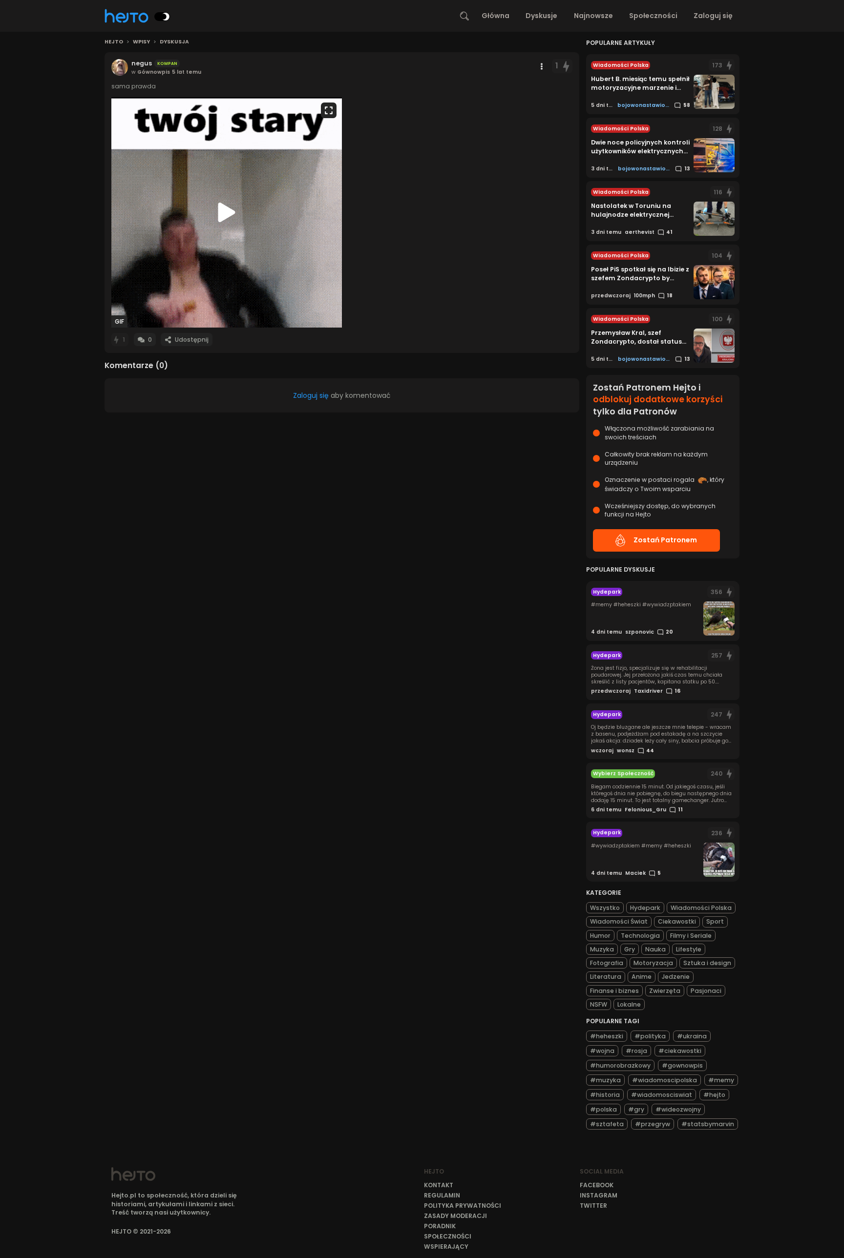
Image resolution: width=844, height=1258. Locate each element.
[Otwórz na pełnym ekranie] (329, 110)
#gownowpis (682, 1065)
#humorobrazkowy (620, 1065)
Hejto (114, 42)
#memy (721, 1080)
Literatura (605, 976)
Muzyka (602, 949)
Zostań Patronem (665, 540)
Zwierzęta (664, 991)
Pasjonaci (706, 991)
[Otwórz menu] (542, 66)
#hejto (714, 1095)
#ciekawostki (679, 1051)
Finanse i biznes (614, 991)
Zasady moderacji (455, 1216)
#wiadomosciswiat (661, 1095)
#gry (636, 1109)
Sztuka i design (707, 963)
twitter (593, 1205)
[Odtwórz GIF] (226, 212)
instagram (598, 1195)
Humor (600, 935)
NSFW (598, 1004)
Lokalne (629, 1004)
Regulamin (442, 1195)
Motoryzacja (653, 963)
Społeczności (653, 16)
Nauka (655, 949)
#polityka (650, 1036)
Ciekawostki (677, 921)
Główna (495, 16)
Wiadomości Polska (701, 908)
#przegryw (652, 1124)
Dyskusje (541, 16)
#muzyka (605, 1080)
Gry (629, 949)
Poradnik (440, 1226)
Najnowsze (593, 16)
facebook (596, 1185)
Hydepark (645, 908)
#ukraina (692, 1036)
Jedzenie (676, 976)
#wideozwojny (678, 1109)
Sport (715, 921)
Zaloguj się (713, 16)
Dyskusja (174, 42)
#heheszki (606, 1036)
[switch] (162, 16)
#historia (605, 1095)
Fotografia (606, 963)
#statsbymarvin (707, 1124)
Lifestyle (688, 949)
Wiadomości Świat (619, 921)
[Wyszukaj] (464, 16)
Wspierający (446, 1246)
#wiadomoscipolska (664, 1080)
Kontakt (438, 1185)
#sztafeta (607, 1124)
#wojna (602, 1051)
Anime (642, 976)
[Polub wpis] (566, 66)
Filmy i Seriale (691, 935)
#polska (603, 1109)
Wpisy (141, 42)
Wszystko (605, 908)
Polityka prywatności (462, 1205)
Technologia (640, 935)
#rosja (636, 1051)
